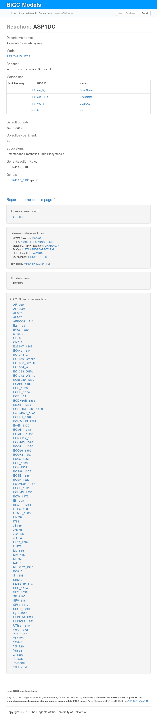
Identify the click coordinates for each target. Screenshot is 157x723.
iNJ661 (17, 563)
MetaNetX (29, 263)
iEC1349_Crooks (24, 359)
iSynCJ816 (20, 613)
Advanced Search (27, 13)
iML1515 (18, 550)
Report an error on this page (29, 199)
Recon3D (19, 663)
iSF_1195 (19, 596)
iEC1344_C (20, 354)
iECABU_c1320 (23, 384)
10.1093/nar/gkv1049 (138, 700)
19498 (33, 242)
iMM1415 (19, 554)
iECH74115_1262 (18, 56)
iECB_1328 (20, 388)
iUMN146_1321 (23, 617)
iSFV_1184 (20, 600)
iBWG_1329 (21, 329)
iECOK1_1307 (22, 454)
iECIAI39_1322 (23, 434)
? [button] (54, 199)
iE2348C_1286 (23, 346)
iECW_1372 (21, 496)
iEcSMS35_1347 (24, 483)
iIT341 (17, 521)
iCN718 (18, 342)
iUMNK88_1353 (23, 621)
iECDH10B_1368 (24, 400)
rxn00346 (37, 253)
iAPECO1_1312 (23, 321)
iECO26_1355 (22, 450)
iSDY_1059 (20, 592)
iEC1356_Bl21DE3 (25, 363)
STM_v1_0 (20, 667)
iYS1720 (18, 646)
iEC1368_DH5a (23, 371)
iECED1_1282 (22, 417)
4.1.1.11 (32, 257)
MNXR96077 (51, 245)
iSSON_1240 (21, 609)
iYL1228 (18, 638)
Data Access (45, 13)
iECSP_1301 (21, 488)
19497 (24, 242)
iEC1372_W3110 (24, 375)
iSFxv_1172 (21, 604)
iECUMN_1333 (23, 492)
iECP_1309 (20, 463)
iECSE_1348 (21, 475)
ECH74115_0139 (18, 180)
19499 (41, 242)
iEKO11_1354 (22, 504)
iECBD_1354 (21, 392)
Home (13, 13)
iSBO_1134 (20, 588)
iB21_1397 (20, 325)
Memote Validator (63, 13)
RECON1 (19, 659)
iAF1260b (19, 308)
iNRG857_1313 (23, 567)
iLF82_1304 (21, 542)
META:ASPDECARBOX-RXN (38, 249)
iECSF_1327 (21, 479)
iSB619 (17, 579)
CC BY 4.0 (43, 263)
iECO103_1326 (23, 442)
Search (145, 13)
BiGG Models (23, 4)
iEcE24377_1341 (24, 413)
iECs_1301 (20, 467)
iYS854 (17, 650)
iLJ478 (17, 546)
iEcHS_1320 (21, 425)
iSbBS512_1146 (23, 584)
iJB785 (17, 525)
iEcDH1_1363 (22, 404)
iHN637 (18, 517)
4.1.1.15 (42, 257)
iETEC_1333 (21, 509)
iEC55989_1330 (23, 379)
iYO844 (17, 642)
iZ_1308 (18, 654)
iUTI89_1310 (21, 625)
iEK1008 (18, 500)
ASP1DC (19, 217)
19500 (49, 242)
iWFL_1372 (20, 629)
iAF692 (17, 313)
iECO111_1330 (23, 446)
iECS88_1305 (22, 471)
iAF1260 (18, 304)
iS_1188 (18, 575)
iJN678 (17, 529)
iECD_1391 (20, 396)
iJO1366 (18, 534)
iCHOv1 (18, 338)
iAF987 (17, 317)
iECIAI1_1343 (22, 429)
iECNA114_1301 (24, 438)
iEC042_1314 (22, 350)
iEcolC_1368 (21, 458)
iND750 (18, 559)
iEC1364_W (21, 367)
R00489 (36, 238)
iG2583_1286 (22, 513)
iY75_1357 (20, 633)
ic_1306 (18, 333)
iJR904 (17, 538)
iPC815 (17, 571)
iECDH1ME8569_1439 (28, 409)
